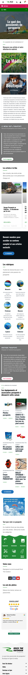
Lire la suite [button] (5, 627)
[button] (3, 2)
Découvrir (7, 289)
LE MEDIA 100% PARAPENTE (11, 126)
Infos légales (6, 673)
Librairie (14, 556)
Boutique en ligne (7, 670)
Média (4, 667)
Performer (8, 311)
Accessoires (23, 546)
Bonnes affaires (22, 556)
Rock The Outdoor (7, 663)
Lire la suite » (7, 222)
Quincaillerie (5, 556)
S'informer (20, 332)
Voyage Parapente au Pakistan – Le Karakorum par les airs (11, 209)
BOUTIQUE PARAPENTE (9, 347)
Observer (20, 311)
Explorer (7, 332)
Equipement (5, 546)
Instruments (14, 546)
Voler (20, 289)
